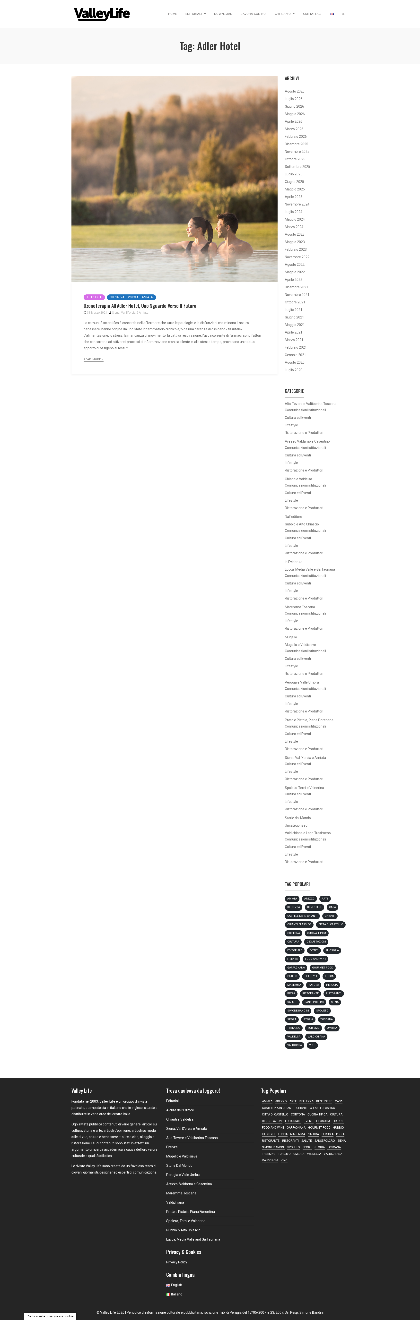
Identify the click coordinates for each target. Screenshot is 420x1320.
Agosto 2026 (295, 91)
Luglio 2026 (293, 99)
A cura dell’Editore (180, 1110)
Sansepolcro (314, 1002)
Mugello (291, 637)
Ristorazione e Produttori (304, 433)
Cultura (293, 941)
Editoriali (193, 14)
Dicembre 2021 (296, 287)
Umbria (332, 1027)
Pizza (291, 993)
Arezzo (309, 898)
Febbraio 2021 (296, 347)
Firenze (292, 958)
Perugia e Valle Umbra (302, 682)
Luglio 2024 (293, 212)
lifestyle (311, 976)
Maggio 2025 (295, 189)
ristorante (310, 993)
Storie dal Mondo (298, 818)
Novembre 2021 (297, 295)
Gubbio (292, 976)
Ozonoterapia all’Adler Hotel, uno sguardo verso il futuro (140, 305)
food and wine (315, 958)
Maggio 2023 (295, 242)
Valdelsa (293, 1036)
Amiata (292, 898)
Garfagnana (296, 967)
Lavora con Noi (253, 14)
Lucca (329, 976)
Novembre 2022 (297, 257)
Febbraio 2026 (296, 136)
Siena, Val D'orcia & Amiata (130, 312)
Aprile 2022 (293, 280)
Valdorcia (294, 1045)
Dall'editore (293, 517)
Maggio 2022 (295, 272)
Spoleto (322, 1010)
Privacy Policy (176, 1262)
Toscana (326, 1019)
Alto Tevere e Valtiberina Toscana (310, 404)
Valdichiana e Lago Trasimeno (308, 833)
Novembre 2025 (297, 152)
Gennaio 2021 (295, 355)
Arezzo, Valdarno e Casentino (189, 1184)
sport (291, 1019)
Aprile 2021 (293, 332)
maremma (294, 984)
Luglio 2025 (293, 174)
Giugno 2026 (294, 106)
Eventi (313, 950)
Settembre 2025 (297, 167)
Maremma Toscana (300, 607)
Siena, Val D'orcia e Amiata (131, 297)
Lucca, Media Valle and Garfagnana (193, 1239)
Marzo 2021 (294, 340)
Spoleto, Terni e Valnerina (304, 788)
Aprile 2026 (293, 121)
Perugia (332, 984)
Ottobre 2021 (295, 302)
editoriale (294, 950)
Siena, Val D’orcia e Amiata (186, 1129)
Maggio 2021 (295, 325)
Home (172, 14)
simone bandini (298, 1010)
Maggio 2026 (295, 114)
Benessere (314, 907)
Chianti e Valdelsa (298, 479)
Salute (292, 1002)
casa (332, 907)
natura (313, 984)
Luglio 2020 (293, 370)
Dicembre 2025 (296, 144)
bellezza (293, 907)
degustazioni (316, 941)
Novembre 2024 (297, 204)
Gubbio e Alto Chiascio (302, 524)
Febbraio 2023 (296, 249)
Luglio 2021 (293, 310)
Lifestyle (94, 297)
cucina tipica (316, 933)
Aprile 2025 (293, 197)
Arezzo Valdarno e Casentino (307, 441)
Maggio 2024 (295, 219)
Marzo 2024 (294, 227)
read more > (94, 359)
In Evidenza (293, 562)
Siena (335, 1002)
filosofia (332, 950)
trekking (293, 1027)
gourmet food (322, 967)
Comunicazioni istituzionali (305, 410)
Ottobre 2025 (295, 159)
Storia (308, 1019)
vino (312, 1045)
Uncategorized (296, 825)
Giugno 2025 (294, 182)
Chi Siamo (283, 14)
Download (223, 14)
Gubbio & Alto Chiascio (183, 1230)
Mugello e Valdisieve (300, 645)
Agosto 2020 (295, 362)
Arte (325, 898)
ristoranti (333, 993)
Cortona (293, 933)
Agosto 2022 (295, 264)
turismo (313, 1027)
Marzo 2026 (294, 129)
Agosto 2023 (295, 234)
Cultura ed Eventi (298, 418)
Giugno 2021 (294, 317)
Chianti (330, 915)
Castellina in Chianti (302, 915)
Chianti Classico (299, 924)
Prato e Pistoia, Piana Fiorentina (309, 720)
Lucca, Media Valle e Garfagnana (310, 569)
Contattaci (312, 14)
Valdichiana (316, 1036)
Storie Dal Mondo (179, 1165)
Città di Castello (330, 924)
